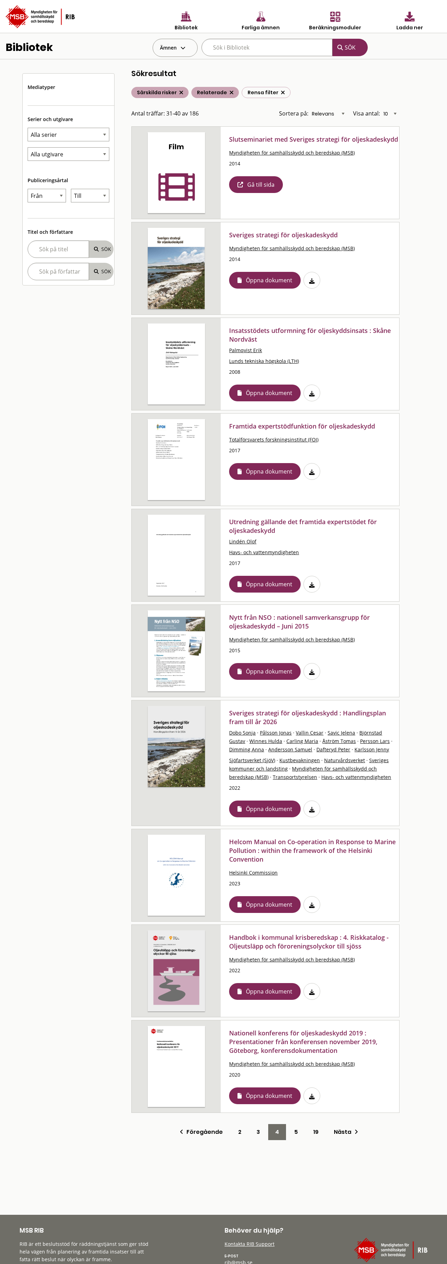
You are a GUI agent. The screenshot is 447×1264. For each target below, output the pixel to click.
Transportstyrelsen (295, 777)
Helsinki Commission (253, 872)
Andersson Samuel (290, 749)
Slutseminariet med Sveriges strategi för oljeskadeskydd (313, 139)
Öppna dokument (269, 280)
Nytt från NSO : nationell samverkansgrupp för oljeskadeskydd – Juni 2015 (299, 621)
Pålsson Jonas (276, 732)
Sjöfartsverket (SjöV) (252, 760)
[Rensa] (283, 92)
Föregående (203, 1132)
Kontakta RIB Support (249, 1244)
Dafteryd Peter (333, 749)
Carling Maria (302, 741)
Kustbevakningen (299, 760)
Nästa (344, 1132)
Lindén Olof (242, 541)
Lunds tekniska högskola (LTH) (264, 361)
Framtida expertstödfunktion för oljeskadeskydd (302, 426)
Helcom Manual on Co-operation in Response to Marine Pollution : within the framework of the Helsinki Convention (312, 850)
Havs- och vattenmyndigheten (264, 552)
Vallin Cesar (309, 732)
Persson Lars (375, 741)
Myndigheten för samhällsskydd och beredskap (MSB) (292, 152)
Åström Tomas (339, 741)
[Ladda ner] (311, 280)
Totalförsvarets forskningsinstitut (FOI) (273, 439)
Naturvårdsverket (344, 760)
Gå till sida (260, 184)
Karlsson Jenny (371, 749)
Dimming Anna (246, 749)
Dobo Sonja (242, 732)
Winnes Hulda (265, 741)
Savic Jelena (341, 732)
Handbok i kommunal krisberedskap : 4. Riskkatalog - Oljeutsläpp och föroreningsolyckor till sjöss (309, 941)
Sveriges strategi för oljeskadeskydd (283, 235)
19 (315, 1132)
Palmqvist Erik (245, 350)
